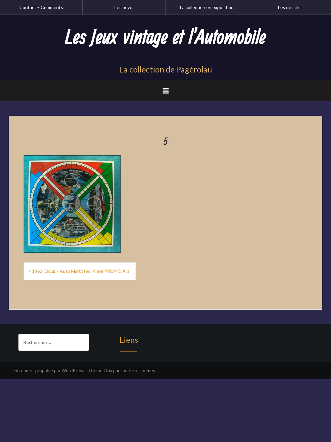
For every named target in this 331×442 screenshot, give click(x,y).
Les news (123, 7)
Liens (129, 339)
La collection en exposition (207, 7)
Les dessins (290, 7)
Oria (107, 370)
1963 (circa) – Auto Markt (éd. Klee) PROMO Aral (81, 271)
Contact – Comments (41, 7)
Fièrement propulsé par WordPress (49, 370)
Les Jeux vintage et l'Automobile (165, 38)
